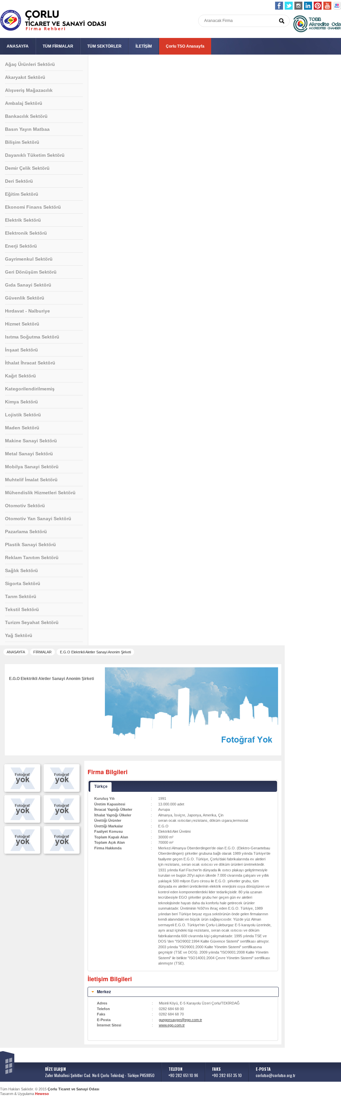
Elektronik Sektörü (26, 233)
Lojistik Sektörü (23, 414)
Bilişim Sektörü (22, 142)
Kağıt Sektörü (20, 375)
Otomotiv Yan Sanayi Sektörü (38, 518)
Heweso (42, 1094)
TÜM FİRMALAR (58, 46)
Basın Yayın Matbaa (27, 129)
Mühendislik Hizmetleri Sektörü (40, 492)
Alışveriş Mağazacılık (29, 90)
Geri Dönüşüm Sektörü (31, 272)
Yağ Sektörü (18, 635)
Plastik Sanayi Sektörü (30, 544)
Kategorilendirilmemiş (30, 388)
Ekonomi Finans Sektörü (33, 207)
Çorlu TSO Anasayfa (185, 46)
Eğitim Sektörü (21, 194)
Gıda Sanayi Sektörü (28, 285)
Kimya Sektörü (21, 401)
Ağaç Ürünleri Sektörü (30, 64)
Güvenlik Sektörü (24, 298)
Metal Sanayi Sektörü (29, 453)
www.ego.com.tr (172, 1025)
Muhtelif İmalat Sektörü (31, 479)
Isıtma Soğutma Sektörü (32, 336)
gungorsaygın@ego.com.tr (180, 1020)
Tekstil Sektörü (22, 609)
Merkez (104, 991)
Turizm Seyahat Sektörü (32, 622)
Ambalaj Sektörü (23, 103)
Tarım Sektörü (20, 596)
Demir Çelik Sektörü (27, 168)
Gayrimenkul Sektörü (29, 259)
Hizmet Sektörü (22, 324)
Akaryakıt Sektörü (25, 77)
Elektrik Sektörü (23, 220)
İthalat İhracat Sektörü (30, 362)
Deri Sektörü (19, 181)
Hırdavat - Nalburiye (27, 311)
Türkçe (101, 786)
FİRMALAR (42, 652)
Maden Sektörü (22, 427)
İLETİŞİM (144, 46)
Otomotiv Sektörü (25, 505)
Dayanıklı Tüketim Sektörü (35, 155)
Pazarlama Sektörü (26, 531)
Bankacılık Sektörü (26, 116)
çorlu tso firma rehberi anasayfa (53, 20)
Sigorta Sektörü (22, 583)
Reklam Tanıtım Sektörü (32, 557)
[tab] (183, 992)
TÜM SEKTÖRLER (104, 46)
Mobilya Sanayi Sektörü (32, 466)
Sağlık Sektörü (21, 570)
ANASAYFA (18, 46)
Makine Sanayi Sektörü (31, 440)
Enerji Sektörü (21, 246)
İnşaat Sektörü (21, 349)
